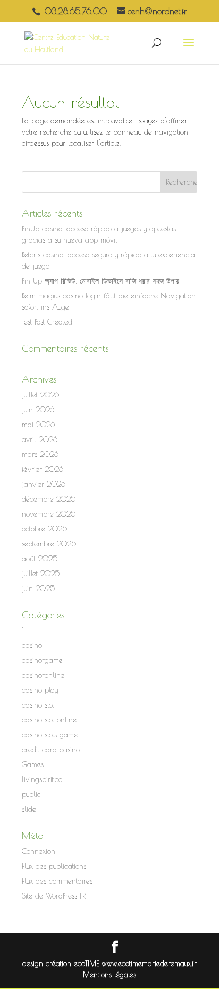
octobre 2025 (44, 529)
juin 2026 (38, 409)
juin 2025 (38, 588)
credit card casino (51, 749)
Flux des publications (54, 866)
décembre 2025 (48, 499)
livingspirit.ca (42, 779)
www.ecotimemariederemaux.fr (149, 963)
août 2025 (39, 558)
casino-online (43, 675)
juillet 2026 (40, 394)
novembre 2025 (48, 514)
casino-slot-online (49, 720)
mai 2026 (38, 424)
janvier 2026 (43, 484)
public (31, 794)
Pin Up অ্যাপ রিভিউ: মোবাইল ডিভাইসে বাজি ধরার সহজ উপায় (100, 281)
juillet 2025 (41, 573)
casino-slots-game (50, 734)
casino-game (42, 660)
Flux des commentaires (57, 881)
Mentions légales (109, 974)
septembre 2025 (49, 543)
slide (29, 809)
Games (33, 764)
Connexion (38, 851)
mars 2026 (40, 454)
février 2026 (42, 469)
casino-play (40, 690)
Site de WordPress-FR (54, 896)
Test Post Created (47, 322)
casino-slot (38, 705)
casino (32, 645)
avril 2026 (39, 439)
